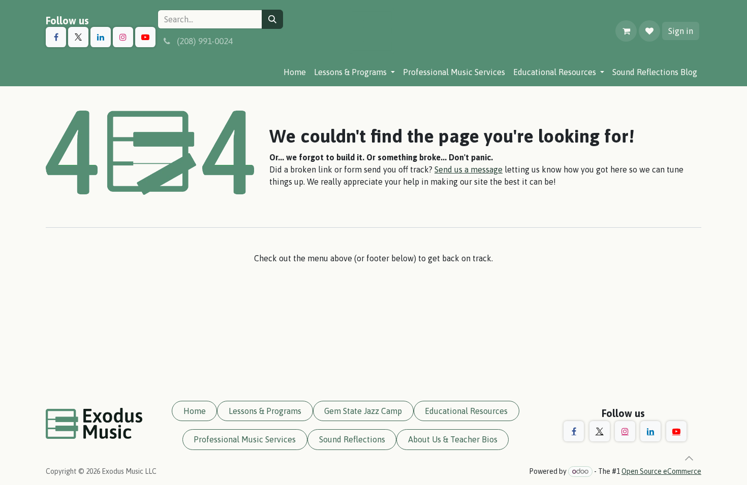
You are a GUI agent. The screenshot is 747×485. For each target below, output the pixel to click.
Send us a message (468, 169)
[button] (689, 458)
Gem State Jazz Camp (363, 410)
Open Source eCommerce (661, 471)
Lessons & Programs (265, 410)
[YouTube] (145, 37)
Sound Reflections (352, 439)
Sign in (680, 31)
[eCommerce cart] (626, 31)
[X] (78, 37)
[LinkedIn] (100, 37)
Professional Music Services (245, 439)
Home (194, 410)
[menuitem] (294, 72)
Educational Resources (466, 410)
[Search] (272, 19)
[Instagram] (123, 37)
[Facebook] (56, 37)
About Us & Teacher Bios (452, 439)
